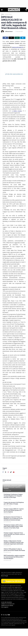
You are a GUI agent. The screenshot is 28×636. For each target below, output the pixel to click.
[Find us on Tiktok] (10, 472)
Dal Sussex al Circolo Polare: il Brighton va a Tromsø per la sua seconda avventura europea (13, 518)
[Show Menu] (2, 9)
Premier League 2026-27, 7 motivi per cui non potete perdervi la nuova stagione (14, 510)
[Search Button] (26, 9)
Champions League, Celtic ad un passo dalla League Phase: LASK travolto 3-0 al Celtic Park (13, 526)
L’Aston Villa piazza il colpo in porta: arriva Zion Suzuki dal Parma (14, 549)
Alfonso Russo (9, 31)
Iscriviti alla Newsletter (6, 602)
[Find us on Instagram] (8, 472)
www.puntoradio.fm (17, 47)
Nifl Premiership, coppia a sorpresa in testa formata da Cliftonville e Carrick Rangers (14, 557)
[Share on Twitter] (11, 38)
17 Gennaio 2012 (19, 31)
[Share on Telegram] (22, 38)
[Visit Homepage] (14, 9)
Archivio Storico (8, 14)
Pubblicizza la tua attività (7, 605)
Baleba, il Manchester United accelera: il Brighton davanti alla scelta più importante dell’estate (13, 542)
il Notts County (17, 111)
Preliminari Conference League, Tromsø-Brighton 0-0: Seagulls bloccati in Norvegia (13, 496)
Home (2, 14)
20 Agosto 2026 (7, 499)
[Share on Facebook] (5, 38)
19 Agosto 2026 (7, 529)
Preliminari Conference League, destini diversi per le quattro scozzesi (13, 487)
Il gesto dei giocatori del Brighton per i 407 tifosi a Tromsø (14, 503)
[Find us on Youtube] (13, 472)
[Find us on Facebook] (1, 615)
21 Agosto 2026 (7, 490)
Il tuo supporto (4, 607)
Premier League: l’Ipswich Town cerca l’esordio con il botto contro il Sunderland (14, 534)
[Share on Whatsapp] (17, 38)
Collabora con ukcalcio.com (7, 603)
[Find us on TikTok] (7, 615)
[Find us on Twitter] (5, 472)
